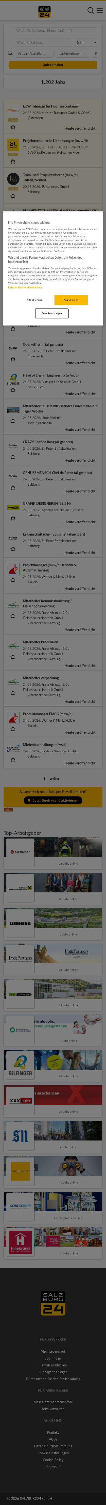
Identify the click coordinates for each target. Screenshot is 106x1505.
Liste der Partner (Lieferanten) (25, 287)
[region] (53, 268)
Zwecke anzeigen (52, 313)
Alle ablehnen (35, 300)
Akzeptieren (71, 300)
